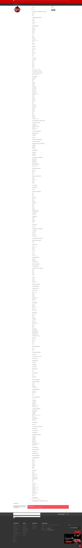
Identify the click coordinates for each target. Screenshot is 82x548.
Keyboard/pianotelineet (35, 405)
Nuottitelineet (34, 403)
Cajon (33, 291)
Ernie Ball (33, 79)
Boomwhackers (36, 455)
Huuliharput (35, 430)
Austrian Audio (34, 322)
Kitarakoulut (33, 485)
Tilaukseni (33, 524)
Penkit (33, 233)
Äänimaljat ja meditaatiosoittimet (40, 500)
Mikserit (34, 338)
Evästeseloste (25, 534)
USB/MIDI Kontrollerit (37, 228)
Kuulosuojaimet (36, 379)
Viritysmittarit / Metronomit (38, 120)
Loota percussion (34, 292)
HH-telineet (33, 259)
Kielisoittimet (15, 524)
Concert (33, 61)
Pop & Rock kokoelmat (35, 489)
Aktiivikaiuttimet (36, 346)
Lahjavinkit (34, 497)
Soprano (33, 60)
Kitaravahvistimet (36, 168)
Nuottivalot (33, 404)
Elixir (33, 81)
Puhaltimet (34, 432)
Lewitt (33, 320)
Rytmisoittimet (35, 449)
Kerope (33, 254)
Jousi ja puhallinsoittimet (17, 533)
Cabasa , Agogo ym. (35, 297)
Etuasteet (34, 366)
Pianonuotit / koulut (35, 484)
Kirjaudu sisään (15, 3)
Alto (32, 342)
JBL (32, 347)
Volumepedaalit (34, 212)
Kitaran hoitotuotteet (37, 139)
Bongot (33, 294)
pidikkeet (33, 300)
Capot (33, 137)
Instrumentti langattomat (35, 333)
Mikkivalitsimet (34, 161)
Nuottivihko (15, 539)
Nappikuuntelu (34, 362)
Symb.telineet (34, 258)
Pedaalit (34, 230)
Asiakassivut (34, 523)
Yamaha (33, 340)
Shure (33, 314)
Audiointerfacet (36, 389)
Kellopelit (34, 451)
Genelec (33, 383)
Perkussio (34, 290)
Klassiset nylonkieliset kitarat (39, 11)
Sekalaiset (33, 305)
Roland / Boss (34, 170)
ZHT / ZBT (33, 249)
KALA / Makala (34, 59)
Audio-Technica (34, 319)
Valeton (33, 205)
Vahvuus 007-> (34, 86)
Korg (33, 222)
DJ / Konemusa (36, 397)
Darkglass (33, 182)
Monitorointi (35, 360)
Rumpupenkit (35, 266)
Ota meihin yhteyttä (16, 4)
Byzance (33, 247)
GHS (33, 80)
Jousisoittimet (34, 479)
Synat (33, 226)
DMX (33, 416)
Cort (32, 21)
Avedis (33, 250)
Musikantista (24, 531)
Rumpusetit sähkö (36, 240)
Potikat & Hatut (34, 159)
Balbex (33, 269)
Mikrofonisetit (34, 334)
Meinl (33, 271)
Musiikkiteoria (34, 491)
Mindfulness (34, 299)
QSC (33, 349)
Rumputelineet (35, 257)
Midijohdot (33, 414)
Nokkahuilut (35, 447)
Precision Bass (34, 49)
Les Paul (33, 33)
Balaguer (33, 36)
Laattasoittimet (35, 457)
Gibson (33, 32)
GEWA (33, 64)
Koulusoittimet (15, 534)
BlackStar (33, 171)
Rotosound (33, 83)
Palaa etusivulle (16, 503)
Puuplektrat (33, 154)
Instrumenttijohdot (36, 131)
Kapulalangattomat (34, 331)
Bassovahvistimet (36, 176)
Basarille (33, 280)
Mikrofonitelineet (34, 401)
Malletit (33, 466)
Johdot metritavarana (35, 418)
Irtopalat (33, 464)
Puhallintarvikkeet (36, 434)
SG (32, 34)
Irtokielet (33, 85)
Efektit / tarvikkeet (36, 191)
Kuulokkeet (35, 373)
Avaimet (33, 308)
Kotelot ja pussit (36, 122)
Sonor (33, 462)
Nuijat (33, 304)
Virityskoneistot (34, 158)
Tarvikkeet (34, 187)
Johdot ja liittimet (36, 408)
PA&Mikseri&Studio (35, 478)
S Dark (33, 253)
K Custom (33, 252)
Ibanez (33, 14)
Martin (33, 101)
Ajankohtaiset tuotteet (16, 535)
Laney (33, 174)
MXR (33, 195)
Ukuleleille (33, 127)
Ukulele (33, 486)
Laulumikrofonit (34, 313)
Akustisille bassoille (35, 128)
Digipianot (34, 216)
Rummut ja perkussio (16, 529)
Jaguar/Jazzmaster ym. (35, 40)
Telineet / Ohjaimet (34, 387)
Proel (33, 343)
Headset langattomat (35, 332)
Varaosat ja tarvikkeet (37, 157)
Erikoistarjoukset (25, 524)
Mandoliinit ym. (34, 129)
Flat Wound (33, 116)
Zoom (33, 370)
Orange (33, 173)
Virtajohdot (33, 419)
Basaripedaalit (35, 264)
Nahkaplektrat (34, 153)
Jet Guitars (33, 44)
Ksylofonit (33, 461)
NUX (33, 194)
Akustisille (34, 185)
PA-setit (34, 354)
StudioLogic (33, 220)
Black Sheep (34, 201)
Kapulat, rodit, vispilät (37, 268)
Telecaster (33, 39)
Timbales (33, 274)
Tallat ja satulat (34, 162)
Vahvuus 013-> (34, 91)
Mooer (33, 196)
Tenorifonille (33, 440)
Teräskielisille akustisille (35, 126)
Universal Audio (34, 198)
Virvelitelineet (34, 260)
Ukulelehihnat (34, 148)
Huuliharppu (33, 488)
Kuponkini (33, 528)
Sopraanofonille (34, 438)
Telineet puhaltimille (35, 444)
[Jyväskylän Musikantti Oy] (22, 9)
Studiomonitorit (35, 381)
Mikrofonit (34, 312)
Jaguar (33, 30)
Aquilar (33, 208)
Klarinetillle (33, 437)
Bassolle (33, 109)
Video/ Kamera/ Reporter (35, 335)
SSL (32, 393)
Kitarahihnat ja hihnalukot (38, 143)
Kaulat (33, 165)
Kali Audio (33, 385)
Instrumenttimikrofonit (35, 323)
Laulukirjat (33, 490)
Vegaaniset (33, 146)
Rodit (33, 275)
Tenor (33, 62)
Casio (33, 219)
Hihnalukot (33, 147)
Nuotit (33, 483)
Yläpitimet (33, 306)
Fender (33, 27)
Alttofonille (33, 439)
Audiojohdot (33, 413)
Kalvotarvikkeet (34, 281)
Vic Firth (33, 270)
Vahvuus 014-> (34, 92)
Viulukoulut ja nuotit (35, 492)
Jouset (33, 424)
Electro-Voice (34, 348)
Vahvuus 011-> (34, 89)
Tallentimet (34, 368)
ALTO (33, 350)
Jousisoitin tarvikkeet (37, 426)
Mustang (33, 31)
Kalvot (33, 277)
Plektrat (34, 152)
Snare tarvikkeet (34, 309)
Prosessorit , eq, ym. (37, 356)
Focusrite (33, 390)
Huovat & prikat (34, 303)
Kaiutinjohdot (34, 412)
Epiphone (33, 43)
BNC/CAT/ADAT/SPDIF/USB (36, 415)
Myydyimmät (24, 527)
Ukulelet (34, 58)
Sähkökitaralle (34, 77)
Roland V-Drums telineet (35, 261)
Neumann (33, 317)
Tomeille (33, 279)
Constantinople (34, 255)
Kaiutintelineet (34, 402)
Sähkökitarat (35, 26)
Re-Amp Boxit (34, 213)
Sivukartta (24, 535)
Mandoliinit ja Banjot (37, 71)
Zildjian (33, 242)
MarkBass (33, 178)
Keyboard (34, 224)
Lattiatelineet (34, 135)
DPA (32, 327)
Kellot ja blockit (34, 298)
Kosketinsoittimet (15, 528)
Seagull (33, 23)
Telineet (34, 235)
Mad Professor (34, 197)
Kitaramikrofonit (34, 160)
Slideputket (35, 150)
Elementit (33, 189)
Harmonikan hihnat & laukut (36, 443)
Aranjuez (33, 97)
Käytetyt (34, 470)
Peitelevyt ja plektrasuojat (35, 164)
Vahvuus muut (34, 93)
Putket (33, 188)
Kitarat (33, 471)
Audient (33, 394)
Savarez (33, 96)
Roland (33, 218)
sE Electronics (34, 328)
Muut (33, 15)
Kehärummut (35, 453)
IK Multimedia (34, 386)
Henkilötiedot (34, 527)
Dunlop (33, 95)
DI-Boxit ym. (35, 358)
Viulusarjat (34, 422)
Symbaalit (34, 244)
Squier (33, 37)
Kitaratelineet (35, 133)
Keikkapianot (34, 217)
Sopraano (33, 65)
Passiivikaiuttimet (36, 352)
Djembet (33, 293)
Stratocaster (34, 28)
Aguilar (33, 177)
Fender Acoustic (34, 22)
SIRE (33, 54)
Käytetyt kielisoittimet (37, 73)
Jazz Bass (33, 48)
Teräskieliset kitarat (37, 17)
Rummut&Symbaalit (35, 477)
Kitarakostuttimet (36, 141)
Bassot (34, 46)
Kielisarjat (34, 76)
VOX (33, 172)
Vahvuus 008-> (34, 87)
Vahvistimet (15, 527)
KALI (33, 377)
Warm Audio (34, 203)
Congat (33, 295)
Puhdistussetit (34, 441)
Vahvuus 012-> (34, 90)
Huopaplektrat (34, 155)
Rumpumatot (35, 288)
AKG (33, 316)
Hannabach (33, 98)
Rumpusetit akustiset (37, 238)
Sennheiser (33, 315)
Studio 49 (33, 460)
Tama (33, 272)
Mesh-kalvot (34, 282)
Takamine (33, 20)
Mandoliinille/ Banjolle (35, 118)
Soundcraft (33, 339)
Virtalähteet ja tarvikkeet (35, 211)
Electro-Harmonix (34, 202)
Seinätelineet (34, 134)
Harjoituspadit (35, 286)
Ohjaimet (34, 364)
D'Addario (33, 78)
